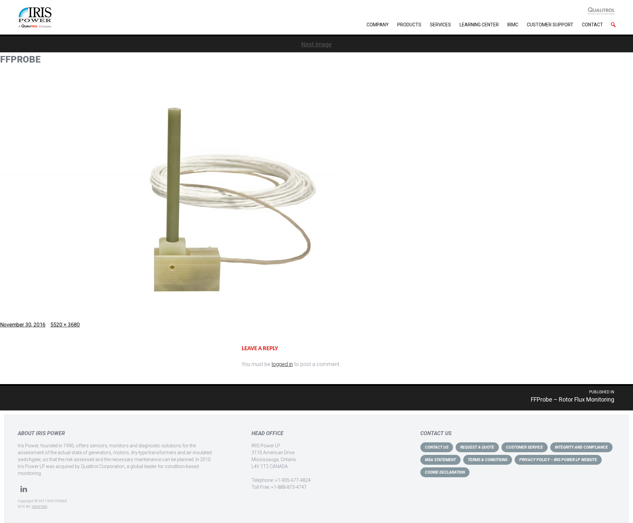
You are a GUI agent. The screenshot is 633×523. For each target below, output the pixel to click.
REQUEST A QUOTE (477, 447)
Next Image (316, 44)
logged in (282, 364)
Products (409, 24)
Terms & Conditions (487, 460)
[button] (613, 25)
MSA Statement (440, 460)
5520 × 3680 (65, 325)
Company (378, 24)
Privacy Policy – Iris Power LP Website (558, 460)
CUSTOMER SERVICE (524, 447)
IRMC (512, 24)
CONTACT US (436, 447)
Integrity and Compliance (581, 447)
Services (440, 24)
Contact (592, 24)
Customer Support (550, 24)
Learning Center (479, 24)
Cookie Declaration (445, 472)
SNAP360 (39, 507)
